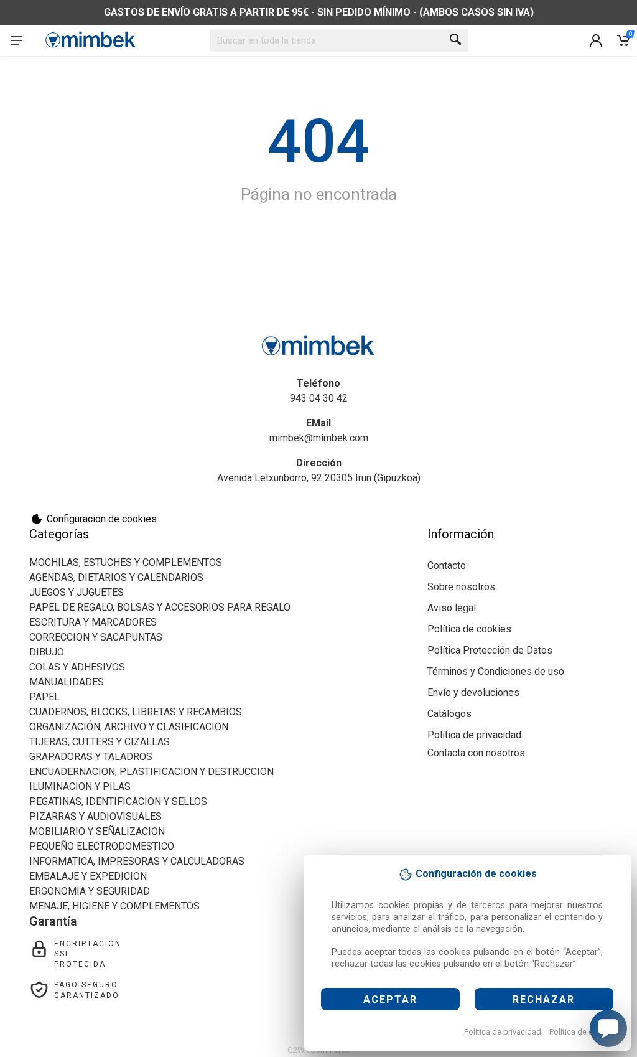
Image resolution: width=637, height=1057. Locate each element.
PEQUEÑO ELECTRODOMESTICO (101, 846)
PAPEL (44, 697)
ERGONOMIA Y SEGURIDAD (89, 891)
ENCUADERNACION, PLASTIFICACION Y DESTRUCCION (151, 771)
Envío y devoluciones (473, 692)
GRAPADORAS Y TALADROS (90, 757)
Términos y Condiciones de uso (495, 671)
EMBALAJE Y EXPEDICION (88, 876)
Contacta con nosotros (476, 753)
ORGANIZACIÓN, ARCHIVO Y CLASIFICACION (128, 727)
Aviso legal (451, 608)
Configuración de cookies (102, 519)
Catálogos (449, 714)
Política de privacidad (502, 1031)
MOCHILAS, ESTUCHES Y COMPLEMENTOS (125, 562)
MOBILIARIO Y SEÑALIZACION (97, 831)
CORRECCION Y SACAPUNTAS (95, 637)
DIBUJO (46, 652)
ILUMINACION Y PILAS (80, 786)
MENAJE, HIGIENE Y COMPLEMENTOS (114, 906)
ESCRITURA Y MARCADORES (93, 622)
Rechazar (544, 999)
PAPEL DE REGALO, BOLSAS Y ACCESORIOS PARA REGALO (160, 607)
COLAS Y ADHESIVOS (77, 667)
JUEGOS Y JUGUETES (76, 592)
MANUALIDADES (66, 682)
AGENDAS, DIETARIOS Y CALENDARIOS (116, 577)
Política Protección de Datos (489, 650)
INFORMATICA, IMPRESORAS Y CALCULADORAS (136, 861)
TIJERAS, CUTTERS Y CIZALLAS (99, 742)
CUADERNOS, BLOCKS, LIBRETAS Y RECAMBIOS (135, 712)
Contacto (446, 565)
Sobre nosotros (461, 587)
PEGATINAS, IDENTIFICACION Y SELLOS (118, 801)
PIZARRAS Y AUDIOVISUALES (95, 816)
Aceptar (390, 999)
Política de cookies (583, 1031)
